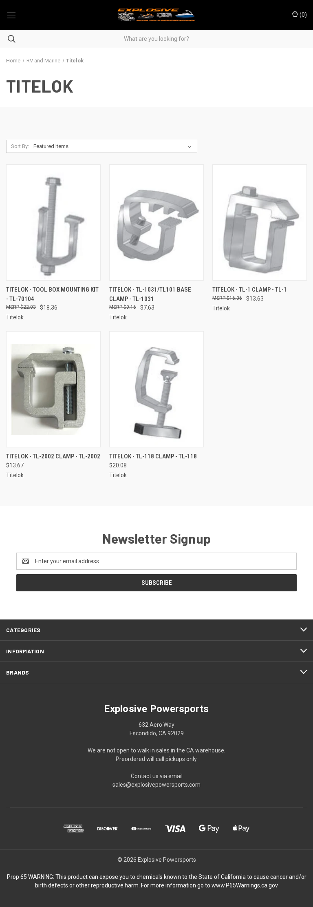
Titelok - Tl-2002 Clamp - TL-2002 (53, 456)
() (302, 14)
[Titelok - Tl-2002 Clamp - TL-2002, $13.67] (53, 389)
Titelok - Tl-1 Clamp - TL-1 (249, 289)
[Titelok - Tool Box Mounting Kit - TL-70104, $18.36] (53, 222)
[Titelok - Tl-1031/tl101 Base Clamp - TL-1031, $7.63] (156, 222)
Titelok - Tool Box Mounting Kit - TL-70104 (52, 294)
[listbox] (114, 146)
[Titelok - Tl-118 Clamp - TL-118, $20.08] (156, 389)
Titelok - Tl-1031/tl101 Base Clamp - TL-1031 (150, 294)
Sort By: (20, 146)
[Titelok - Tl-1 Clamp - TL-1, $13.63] (259, 222)
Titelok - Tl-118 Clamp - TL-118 (153, 456)
